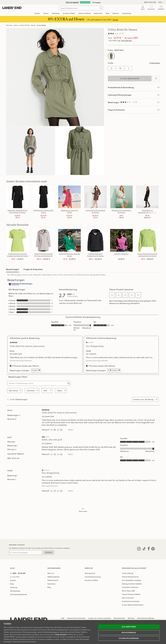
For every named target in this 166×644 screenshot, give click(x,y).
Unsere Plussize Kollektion (131, 594)
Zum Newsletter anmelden (131, 580)
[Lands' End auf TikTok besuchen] (143, 549)
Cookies (91, 618)
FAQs (12, 584)
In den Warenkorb (129, 78)
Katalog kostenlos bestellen (132, 584)
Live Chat (15, 577)
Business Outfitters (91, 580)
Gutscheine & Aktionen (130, 587)
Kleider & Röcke (25, 25)
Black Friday (128, 591)
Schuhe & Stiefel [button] (69, 13)
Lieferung (13, 587)
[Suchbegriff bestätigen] (101, 8)
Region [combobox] (59, 390)
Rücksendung (15, 591)
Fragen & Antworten (116, 110)
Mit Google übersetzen (50, 486)
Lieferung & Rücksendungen (119, 95)
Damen (16, 25)
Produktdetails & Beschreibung (121, 87)
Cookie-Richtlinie (61, 634)
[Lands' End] (12, 8)
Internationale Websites (145, 618)
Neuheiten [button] (56, 13)
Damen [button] (37, 13)
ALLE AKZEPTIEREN (129, 627)
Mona (12, 351)
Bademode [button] (98, 13)
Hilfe (160, 2)
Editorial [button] (116, 13)
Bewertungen (12, 269)
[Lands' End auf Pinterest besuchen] (152, 549)
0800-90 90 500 (150, 2)
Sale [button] (107, 13)
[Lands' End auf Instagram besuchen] (139, 549)
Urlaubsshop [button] (126, 13)
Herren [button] (46, 13)
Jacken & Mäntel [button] (84, 13)
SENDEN (48, 552)
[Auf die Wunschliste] (156, 78)
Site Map (131, 618)
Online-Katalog (127, 573)
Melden (70, 430)
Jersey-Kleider (41, 25)
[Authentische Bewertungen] (20, 284)
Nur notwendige (129, 632)
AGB (62, 618)
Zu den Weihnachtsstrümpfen (133, 605)
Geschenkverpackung (93, 577)
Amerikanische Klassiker (130, 601)
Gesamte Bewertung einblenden (21, 360)
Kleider (33, 25)
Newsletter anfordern (17, 545)
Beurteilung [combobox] (13, 390)
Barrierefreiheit (119, 618)
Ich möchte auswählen (129, 638)
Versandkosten (126, 40)
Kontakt (13, 580)
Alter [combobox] (45, 390)
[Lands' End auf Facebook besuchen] (148, 549)
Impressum (51, 584)
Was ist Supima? (128, 598)
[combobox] (150, 399)
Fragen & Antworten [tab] (33, 269)
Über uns (50, 573)
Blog (49, 587)
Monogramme (90, 573)
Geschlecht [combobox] (31, 390)
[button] (112, 295)
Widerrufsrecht (52, 580)
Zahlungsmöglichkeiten (18, 594)
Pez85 (88, 351)
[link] (72, 295)
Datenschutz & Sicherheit (76, 618)
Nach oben (83, 511)
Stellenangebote (53, 577)
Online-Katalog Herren (130, 577)
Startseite (9, 25)
